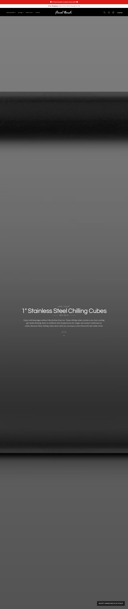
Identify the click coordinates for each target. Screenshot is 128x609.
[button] (104, 12)
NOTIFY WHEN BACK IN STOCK (111, 603)
